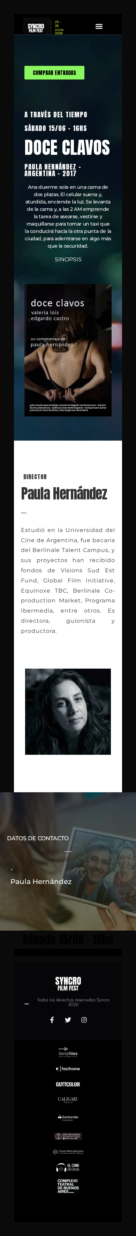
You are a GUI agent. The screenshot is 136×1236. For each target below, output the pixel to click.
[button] (99, 26)
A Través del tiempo (56, 114)
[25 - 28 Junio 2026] (37, 28)
